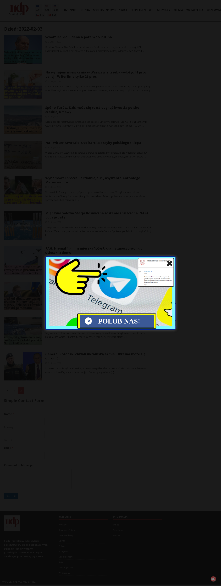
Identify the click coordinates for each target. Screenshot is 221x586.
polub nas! (119, 321)
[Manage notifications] (213, 578)
